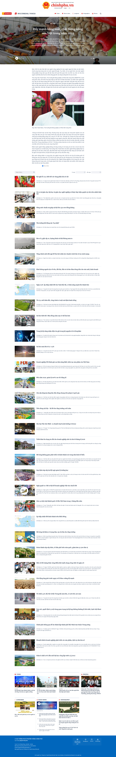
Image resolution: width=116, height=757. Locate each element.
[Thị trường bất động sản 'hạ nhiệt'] (25, 228)
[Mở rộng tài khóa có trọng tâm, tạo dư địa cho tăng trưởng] (25, 537)
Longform (76, 13)
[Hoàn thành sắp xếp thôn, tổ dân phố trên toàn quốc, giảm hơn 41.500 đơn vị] (25, 552)
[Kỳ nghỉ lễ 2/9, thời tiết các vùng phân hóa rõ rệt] (25, 181)
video (19, 674)
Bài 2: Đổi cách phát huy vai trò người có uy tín (25, 715)
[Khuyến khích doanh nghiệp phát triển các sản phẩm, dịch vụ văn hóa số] (25, 645)
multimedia (23, 14)
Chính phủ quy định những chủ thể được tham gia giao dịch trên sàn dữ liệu (45, 707)
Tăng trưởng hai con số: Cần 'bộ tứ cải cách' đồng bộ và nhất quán (68, 728)
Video (58, 13)
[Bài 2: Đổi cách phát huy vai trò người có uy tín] (25, 707)
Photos (95, 13)
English (65, 8)
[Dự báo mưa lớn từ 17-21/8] (25, 351)
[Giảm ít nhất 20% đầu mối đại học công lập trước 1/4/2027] (25, 660)
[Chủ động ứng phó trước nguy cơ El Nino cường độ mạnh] (25, 583)
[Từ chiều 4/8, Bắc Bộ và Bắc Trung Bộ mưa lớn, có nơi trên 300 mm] (25, 598)
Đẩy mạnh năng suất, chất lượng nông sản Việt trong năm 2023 (58, 31)
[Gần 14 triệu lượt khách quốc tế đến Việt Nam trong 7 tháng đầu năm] (25, 506)
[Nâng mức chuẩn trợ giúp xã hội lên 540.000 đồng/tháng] (25, 212)
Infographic (65, 700)
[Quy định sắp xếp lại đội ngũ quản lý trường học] (25, 475)
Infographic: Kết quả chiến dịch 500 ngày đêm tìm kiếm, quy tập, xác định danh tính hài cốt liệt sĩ (68, 716)
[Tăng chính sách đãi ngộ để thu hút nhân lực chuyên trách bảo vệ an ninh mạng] (25, 258)
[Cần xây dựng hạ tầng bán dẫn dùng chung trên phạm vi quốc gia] (25, 397)
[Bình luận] (61, 51)
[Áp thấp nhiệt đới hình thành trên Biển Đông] (25, 521)
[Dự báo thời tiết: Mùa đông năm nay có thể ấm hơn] (25, 320)
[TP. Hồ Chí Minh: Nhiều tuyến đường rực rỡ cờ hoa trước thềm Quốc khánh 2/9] (47, 681)
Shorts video (67, 13)
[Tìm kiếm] (100, 13)
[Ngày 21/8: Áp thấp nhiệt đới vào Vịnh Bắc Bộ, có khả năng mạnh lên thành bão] (25, 289)
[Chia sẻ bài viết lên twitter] (58, 51)
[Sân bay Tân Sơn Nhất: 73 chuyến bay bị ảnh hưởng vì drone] (25, 428)
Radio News (42, 700)
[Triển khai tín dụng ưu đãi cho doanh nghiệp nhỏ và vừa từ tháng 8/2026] (25, 444)
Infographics (86, 13)
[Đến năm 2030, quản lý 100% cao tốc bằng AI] (25, 382)
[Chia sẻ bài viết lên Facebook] (54, 51)
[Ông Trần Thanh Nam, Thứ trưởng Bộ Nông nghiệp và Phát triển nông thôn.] (58, 108)
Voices (33, 13)
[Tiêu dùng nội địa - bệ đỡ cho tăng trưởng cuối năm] (25, 413)
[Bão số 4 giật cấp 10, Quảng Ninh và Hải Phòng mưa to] (25, 243)
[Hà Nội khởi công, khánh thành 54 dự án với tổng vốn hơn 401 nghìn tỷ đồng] (25, 681)
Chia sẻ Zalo (46, 165)
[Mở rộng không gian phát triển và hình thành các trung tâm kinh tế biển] (25, 459)
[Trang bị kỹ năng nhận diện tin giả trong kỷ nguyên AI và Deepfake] (25, 336)
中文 (69, 8)
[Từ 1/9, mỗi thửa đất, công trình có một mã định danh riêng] (25, 305)
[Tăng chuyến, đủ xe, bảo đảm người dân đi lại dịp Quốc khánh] (69, 681)
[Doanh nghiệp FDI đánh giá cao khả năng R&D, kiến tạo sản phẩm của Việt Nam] (25, 367)
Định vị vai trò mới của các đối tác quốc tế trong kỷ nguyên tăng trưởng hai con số (68, 722)
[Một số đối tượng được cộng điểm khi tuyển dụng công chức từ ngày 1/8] (25, 567)
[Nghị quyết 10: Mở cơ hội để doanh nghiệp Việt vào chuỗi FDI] (25, 490)
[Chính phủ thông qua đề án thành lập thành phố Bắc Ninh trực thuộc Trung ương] (25, 629)
